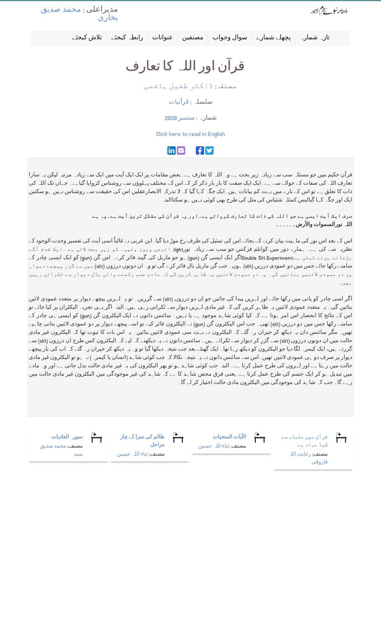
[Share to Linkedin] (171, 150)
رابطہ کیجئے (127, 38)
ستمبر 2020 (180, 118)
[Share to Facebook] (200, 150)
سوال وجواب (230, 38)
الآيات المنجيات (229, 437)
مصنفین (192, 38)
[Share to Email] (181, 150)
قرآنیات (179, 102)
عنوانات (162, 38)
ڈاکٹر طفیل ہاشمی (178, 86)
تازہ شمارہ (315, 38)
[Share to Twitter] (209, 150)
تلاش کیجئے (87, 38)
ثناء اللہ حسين (132, 454)
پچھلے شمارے (273, 38)
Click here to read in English (190, 134)
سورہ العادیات (67, 437)
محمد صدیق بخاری (79, 14)
